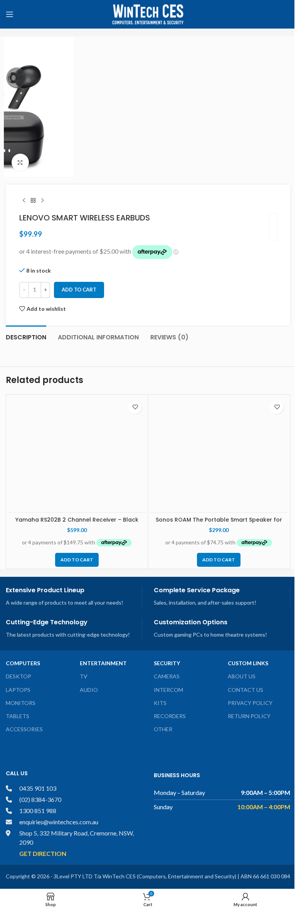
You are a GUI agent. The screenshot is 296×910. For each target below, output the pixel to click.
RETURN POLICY (249, 716)
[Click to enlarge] (20, 162)
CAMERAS (167, 676)
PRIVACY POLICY (250, 703)
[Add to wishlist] (135, 407)
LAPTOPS (18, 689)
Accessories (24, 729)
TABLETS (17, 716)
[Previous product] (24, 200)
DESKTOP (18, 676)
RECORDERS (170, 716)
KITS (160, 703)
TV (83, 676)
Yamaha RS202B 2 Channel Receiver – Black (76, 520)
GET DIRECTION (42, 853)
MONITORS (20, 703)
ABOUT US (242, 676)
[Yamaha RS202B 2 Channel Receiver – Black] (77, 454)
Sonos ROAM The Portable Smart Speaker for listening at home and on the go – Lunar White (219, 523)
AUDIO (89, 689)
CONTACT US (245, 689)
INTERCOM (168, 689)
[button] (77, 560)
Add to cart (79, 289)
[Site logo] (148, 13)
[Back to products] (33, 200)
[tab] (26, 336)
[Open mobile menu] (9, 14)
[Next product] (42, 200)
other (163, 729)
